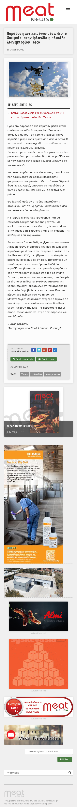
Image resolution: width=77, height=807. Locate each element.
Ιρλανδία (37, 374)
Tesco (24, 374)
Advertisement (38, 633)
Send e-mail (46, 359)
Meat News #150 (18, 426)
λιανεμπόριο (53, 374)
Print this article (23, 359)
